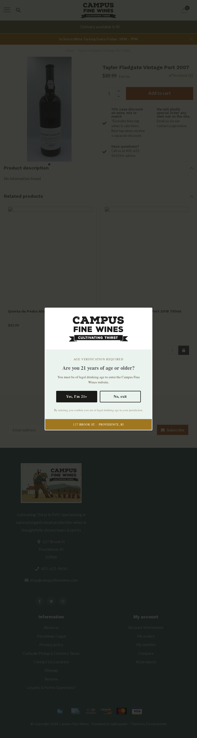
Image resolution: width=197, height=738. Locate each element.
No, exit (120, 396)
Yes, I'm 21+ (76, 396)
